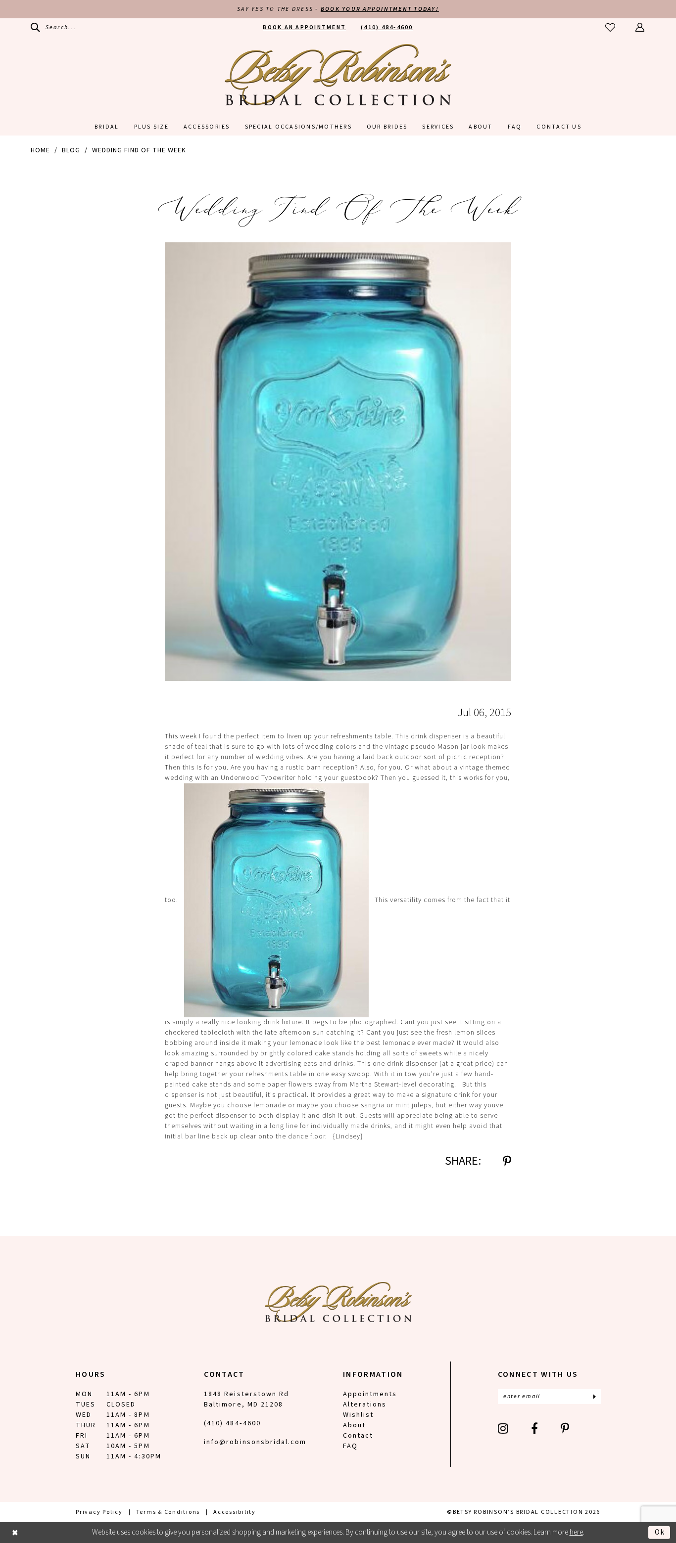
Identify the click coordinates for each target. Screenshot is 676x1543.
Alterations (364, 1404)
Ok (660, 1532)
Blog (71, 150)
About (354, 1425)
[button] (640, 27)
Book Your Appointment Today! (380, 9)
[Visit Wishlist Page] (611, 27)
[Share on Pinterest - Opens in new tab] (507, 1161)
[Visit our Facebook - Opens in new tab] (535, 1428)
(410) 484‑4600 (232, 1423)
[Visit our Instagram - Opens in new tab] (503, 1428)
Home (40, 150)
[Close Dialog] (15, 1532)
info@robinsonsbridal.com (255, 1442)
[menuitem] (53, 27)
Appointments (370, 1394)
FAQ (350, 1446)
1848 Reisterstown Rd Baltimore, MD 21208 (246, 1399)
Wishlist (358, 1415)
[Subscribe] (594, 1396)
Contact (358, 1436)
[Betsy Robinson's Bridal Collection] (338, 74)
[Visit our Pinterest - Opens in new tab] (565, 1428)
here (576, 1532)
